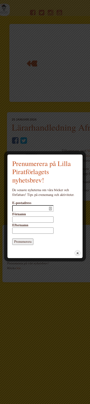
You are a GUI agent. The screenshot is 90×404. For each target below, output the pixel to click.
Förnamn (19, 214)
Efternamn (20, 225)
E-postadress (21, 202)
